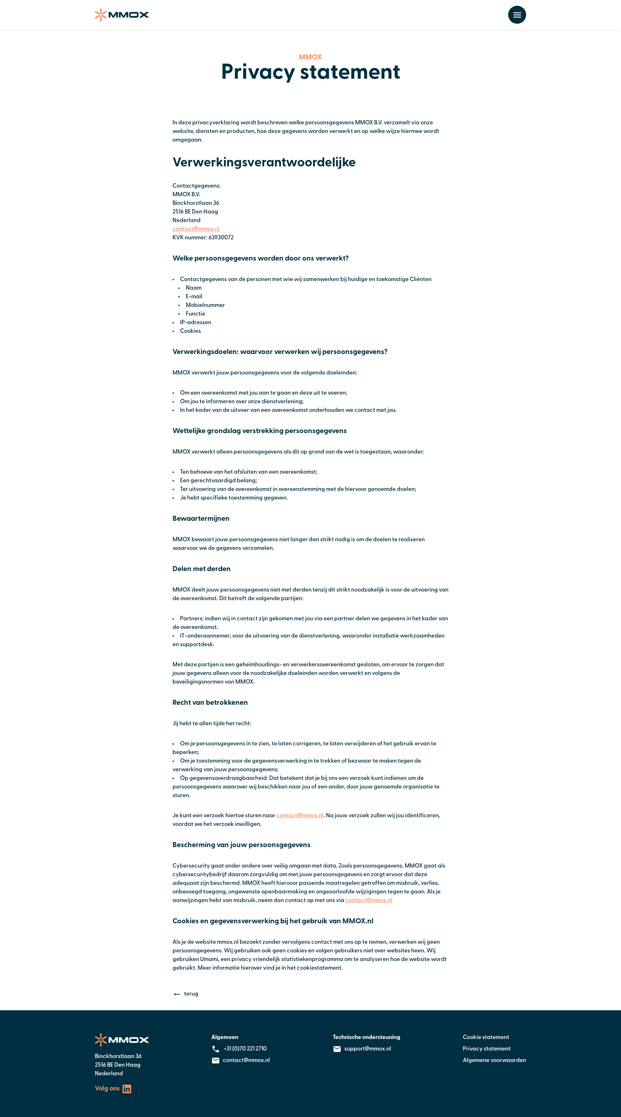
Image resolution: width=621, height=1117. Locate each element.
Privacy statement (487, 1049)
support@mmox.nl (367, 1049)
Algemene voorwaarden (494, 1060)
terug (191, 994)
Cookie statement (486, 1037)
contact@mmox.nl (196, 229)
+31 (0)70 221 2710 (245, 1049)
